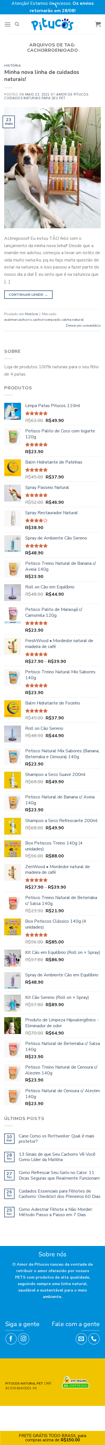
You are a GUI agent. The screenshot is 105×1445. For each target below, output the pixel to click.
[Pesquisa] (17, 24)
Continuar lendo (28, 294)
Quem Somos (48, 1412)
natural (78, 319)
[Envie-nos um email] (81, 1339)
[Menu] (7, 24)
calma (66, 319)
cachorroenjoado (47, 319)
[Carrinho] (98, 24)
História (12, 66)
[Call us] (94, 1339)
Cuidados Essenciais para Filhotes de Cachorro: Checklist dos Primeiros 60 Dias (60, 1194)
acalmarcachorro (18, 319)
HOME (15, 1412)
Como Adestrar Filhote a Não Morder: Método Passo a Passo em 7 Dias (56, 1212)
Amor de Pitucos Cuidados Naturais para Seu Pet (46, 96)
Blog (88, 1412)
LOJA (28, 1412)
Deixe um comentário (83, 325)
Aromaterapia (53, 1416)
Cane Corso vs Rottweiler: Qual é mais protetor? (56, 1139)
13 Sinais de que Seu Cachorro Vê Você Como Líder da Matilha (57, 1157)
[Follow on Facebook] (11, 1339)
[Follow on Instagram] (23, 1339)
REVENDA (72, 1412)
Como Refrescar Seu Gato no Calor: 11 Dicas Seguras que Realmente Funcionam (59, 1175)
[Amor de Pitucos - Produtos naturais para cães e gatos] (52, 24)
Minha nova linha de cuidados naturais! (41, 76)
